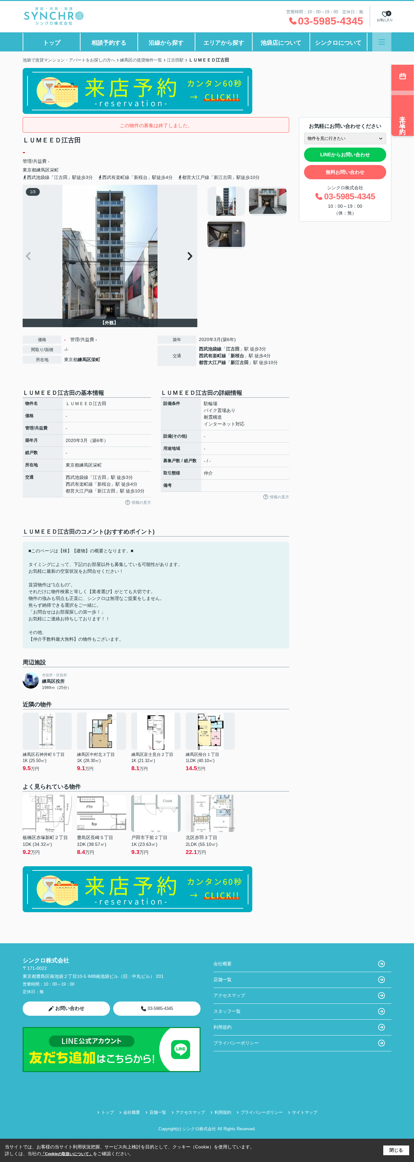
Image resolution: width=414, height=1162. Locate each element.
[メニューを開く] (382, 42)
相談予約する (109, 42)
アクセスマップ (229, 995)
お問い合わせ (69, 1008)
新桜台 (237, 355)
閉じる (396, 1150)
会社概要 (222, 963)
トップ (51, 42)
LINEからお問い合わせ (345, 154)
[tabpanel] (247, 218)
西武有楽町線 (212, 355)
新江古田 (240, 362)
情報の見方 (141, 502)
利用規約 (222, 1027)
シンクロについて (338, 42)
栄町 (54, 169)
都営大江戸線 (212, 362)
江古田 (233, 348)
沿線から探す (166, 42)
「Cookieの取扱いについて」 (67, 1154)
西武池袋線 (210, 348)
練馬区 (43, 169)
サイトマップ (304, 1112)
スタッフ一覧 (227, 1011)
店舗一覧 (222, 979)
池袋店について (281, 42)
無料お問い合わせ (345, 172)
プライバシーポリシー (236, 1043)
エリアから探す (223, 42)
